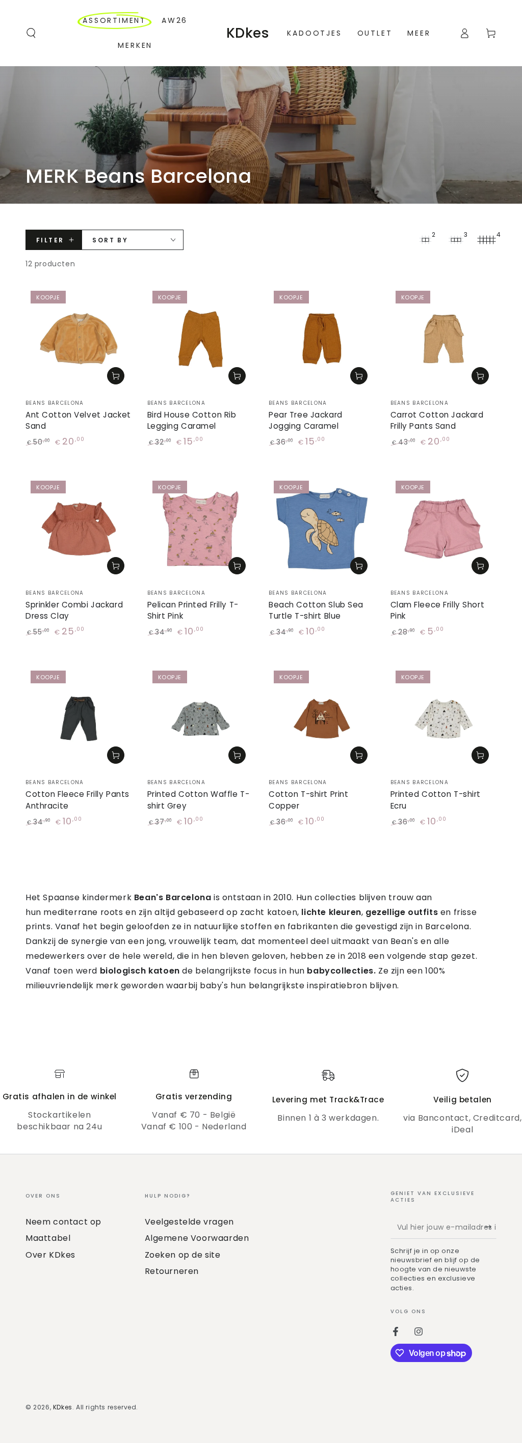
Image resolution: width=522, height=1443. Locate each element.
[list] (261, 1102)
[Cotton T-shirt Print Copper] (322, 718)
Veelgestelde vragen (189, 1222)
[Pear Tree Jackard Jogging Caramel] (322, 339)
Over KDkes (50, 1255)
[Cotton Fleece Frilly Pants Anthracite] (78, 718)
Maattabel (47, 1238)
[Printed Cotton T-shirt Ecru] (443, 718)
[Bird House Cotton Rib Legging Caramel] (200, 339)
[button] (31, 33)
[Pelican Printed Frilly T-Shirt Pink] (200, 529)
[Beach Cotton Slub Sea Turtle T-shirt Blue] (322, 529)
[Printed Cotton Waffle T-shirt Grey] (200, 718)
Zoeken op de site (183, 1255)
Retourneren (172, 1271)
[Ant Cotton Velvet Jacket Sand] (78, 339)
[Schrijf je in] (491, 1227)
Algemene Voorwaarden (197, 1238)
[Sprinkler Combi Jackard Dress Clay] (78, 529)
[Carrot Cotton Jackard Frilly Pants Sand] (443, 339)
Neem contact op (63, 1222)
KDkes (62, 1407)
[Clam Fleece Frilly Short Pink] (443, 529)
